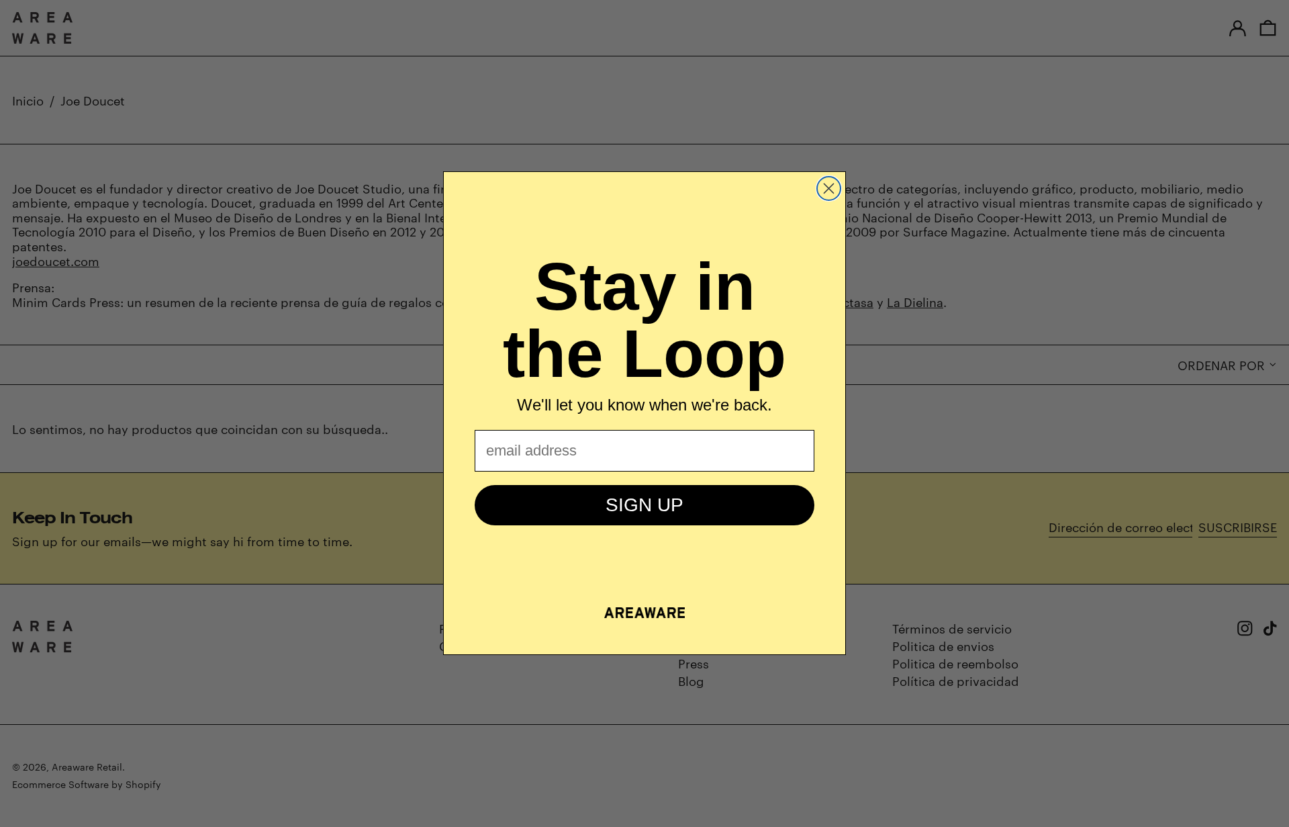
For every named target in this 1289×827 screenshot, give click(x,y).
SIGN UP (644, 504)
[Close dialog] (829, 188)
